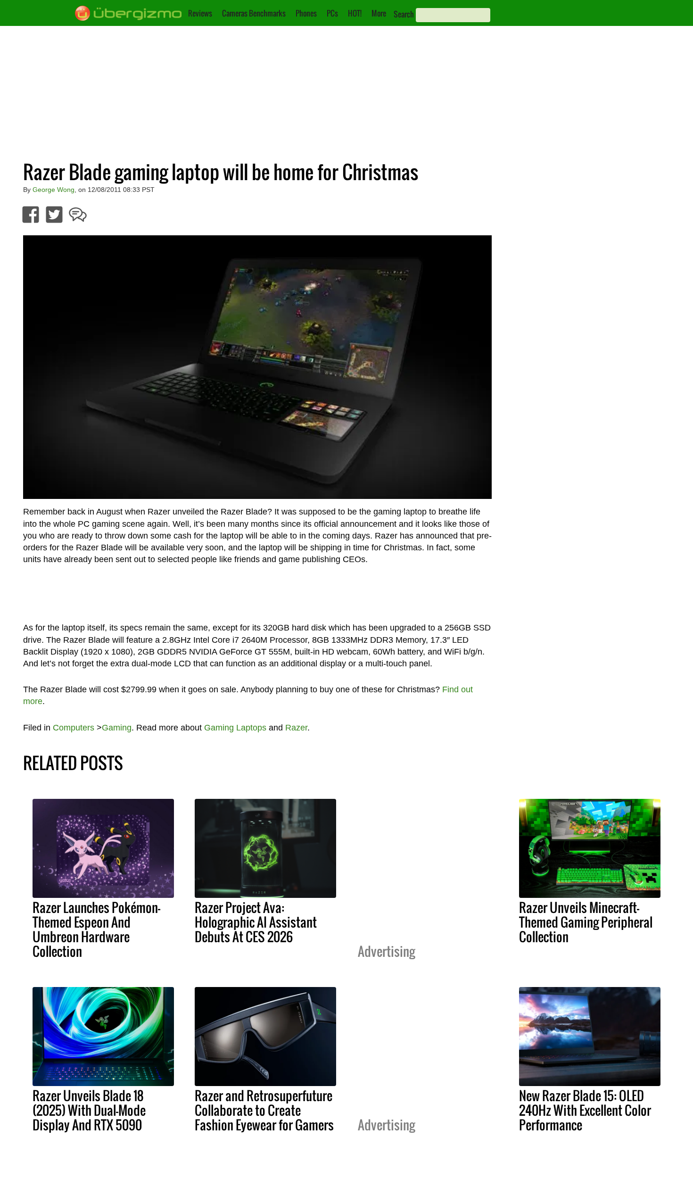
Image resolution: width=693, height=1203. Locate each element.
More (378, 13)
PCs (332, 13)
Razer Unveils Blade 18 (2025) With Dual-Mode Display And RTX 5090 (89, 1110)
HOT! (355, 13)
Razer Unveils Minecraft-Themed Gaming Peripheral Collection (585, 922)
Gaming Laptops (235, 727)
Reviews (200, 13)
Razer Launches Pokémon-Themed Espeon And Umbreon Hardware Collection (96, 929)
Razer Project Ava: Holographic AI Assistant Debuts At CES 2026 (256, 922)
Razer (296, 727)
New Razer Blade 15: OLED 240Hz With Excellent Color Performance (585, 1110)
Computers (73, 727)
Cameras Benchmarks (254, 13)
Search (404, 14)
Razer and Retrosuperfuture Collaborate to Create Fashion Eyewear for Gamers (264, 1110)
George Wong (53, 189)
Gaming (117, 727)
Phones (306, 13)
